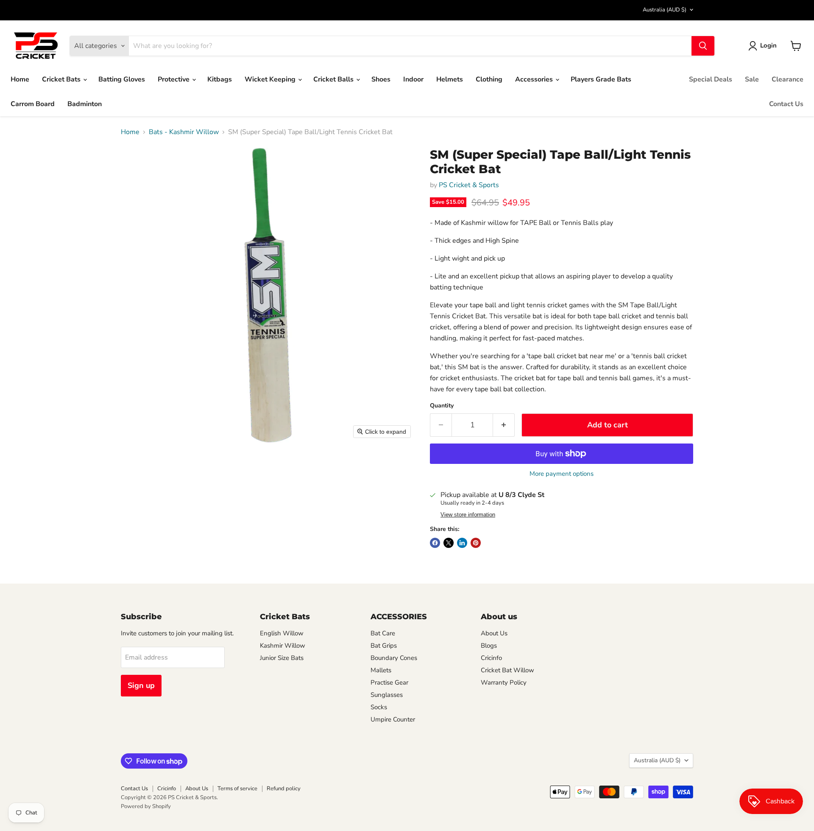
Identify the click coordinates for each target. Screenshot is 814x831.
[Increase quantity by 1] (504, 425)
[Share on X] (448, 543)
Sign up (141, 685)
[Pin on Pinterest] (476, 543)
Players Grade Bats (601, 79)
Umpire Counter (393, 719)
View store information (467, 515)
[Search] (702, 46)
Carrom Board (33, 104)
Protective (174, 79)
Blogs (489, 645)
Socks (379, 707)
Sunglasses (387, 695)
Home (20, 79)
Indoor (413, 79)
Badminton (84, 104)
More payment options (562, 473)
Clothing (489, 79)
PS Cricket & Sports (469, 185)
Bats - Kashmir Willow (184, 132)
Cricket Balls (334, 79)
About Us (494, 633)
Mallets (381, 670)
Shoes (380, 79)
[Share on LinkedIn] (462, 543)
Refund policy (284, 788)
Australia (664, 10)
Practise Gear (389, 682)
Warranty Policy (504, 682)
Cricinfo (491, 658)
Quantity (442, 405)
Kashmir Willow (282, 645)
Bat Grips (384, 645)
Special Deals (710, 79)
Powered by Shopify (146, 806)
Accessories (535, 79)
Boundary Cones (394, 658)
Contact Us (786, 104)
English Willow (282, 633)
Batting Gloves (121, 79)
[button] (764, 46)
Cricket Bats (62, 79)
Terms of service (237, 788)
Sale (752, 79)
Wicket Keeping (271, 79)
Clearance (787, 79)
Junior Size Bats (282, 658)
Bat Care (383, 633)
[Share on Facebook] (435, 543)
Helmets (449, 79)
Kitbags (219, 79)
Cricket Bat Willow (507, 670)
